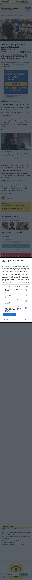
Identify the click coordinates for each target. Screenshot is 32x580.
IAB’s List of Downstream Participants (18, 282)
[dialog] (16, 290)
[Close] (29, 260)
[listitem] (16, 287)
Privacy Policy (24, 319)
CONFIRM (9, 314)
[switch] (26, 290)
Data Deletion (7, 319)
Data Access (16, 319)
